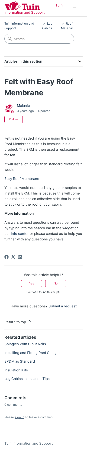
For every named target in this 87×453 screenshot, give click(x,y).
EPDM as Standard (19, 361)
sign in (19, 417)
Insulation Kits (16, 370)
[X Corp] (13, 257)
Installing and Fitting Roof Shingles (32, 353)
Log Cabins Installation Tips (27, 378)
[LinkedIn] (20, 257)
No (56, 283)
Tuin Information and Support (28, 443)
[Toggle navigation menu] (74, 8)
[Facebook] (6, 257)
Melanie (23, 105)
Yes (31, 283)
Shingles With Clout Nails (25, 344)
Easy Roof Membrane (21, 178)
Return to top (15, 322)
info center (20, 233)
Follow (13, 119)
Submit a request (62, 306)
